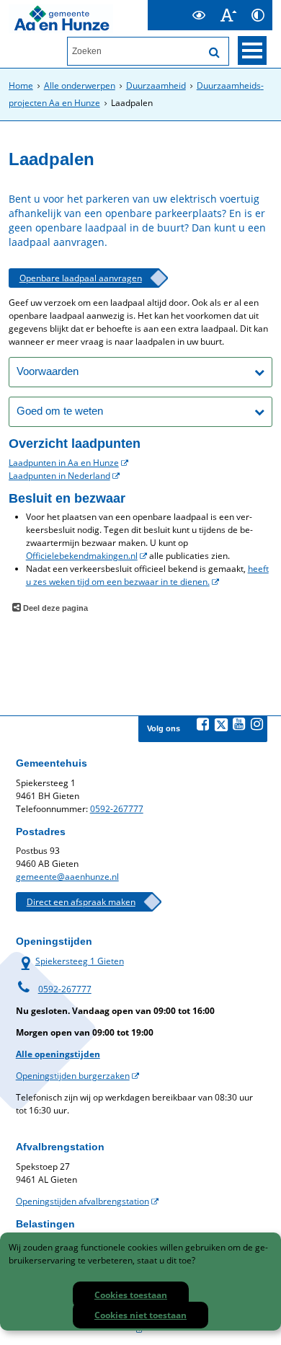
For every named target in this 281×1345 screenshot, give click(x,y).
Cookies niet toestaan (140, 1315)
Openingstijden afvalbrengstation (82, 1201)
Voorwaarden (48, 371)
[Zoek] (214, 52)
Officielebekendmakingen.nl (82, 556)
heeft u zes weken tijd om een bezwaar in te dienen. (147, 575)
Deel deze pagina (54, 608)
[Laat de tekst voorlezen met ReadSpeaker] (175, 6)
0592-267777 (116, 809)
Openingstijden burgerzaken (73, 1076)
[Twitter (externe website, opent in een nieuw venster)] (221, 724)
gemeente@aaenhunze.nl (67, 876)
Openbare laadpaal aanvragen (80, 278)
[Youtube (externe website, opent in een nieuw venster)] (239, 724)
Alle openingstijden (58, 1054)
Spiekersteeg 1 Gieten (70, 961)
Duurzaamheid (156, 85)
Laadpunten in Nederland (59, 475)
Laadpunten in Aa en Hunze (64, 463)
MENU (252, 50)
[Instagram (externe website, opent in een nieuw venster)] (257, 724)
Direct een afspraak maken (81, 902)
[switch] (198, 15)
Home (21, 85)
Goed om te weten (60, 411)
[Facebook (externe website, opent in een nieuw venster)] (203, 724)
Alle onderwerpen (79, 85)
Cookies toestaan (130, 1295)
